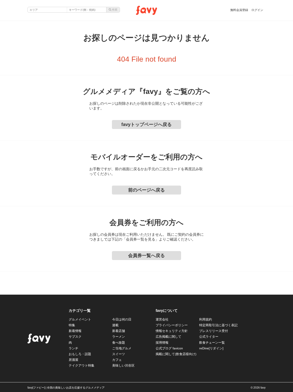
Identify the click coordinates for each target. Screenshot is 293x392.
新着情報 (75, 331)
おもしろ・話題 (80, 354)
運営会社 (162, 319)
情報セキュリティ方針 (172, 331)
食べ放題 (118, 342)
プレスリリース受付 (213, 331)
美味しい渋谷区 (123, 365)
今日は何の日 (121, 319)
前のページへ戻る (146, 189)
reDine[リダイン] (211, 348)
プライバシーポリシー (172, 325)
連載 (115, 325)
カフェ (117, 360)
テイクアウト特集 (81, 365)
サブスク (75, 336)
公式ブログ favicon (169, 348)
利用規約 (205, 319)
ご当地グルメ (121, 348)
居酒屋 (73, 360)
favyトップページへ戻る (146, 124)
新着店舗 (118, 331)
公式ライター (208, 336)
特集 (72, 325)
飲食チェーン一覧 (212, 342)
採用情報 (162, 342)
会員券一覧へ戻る (146, 255)
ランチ (73, 348)
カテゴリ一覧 (80, 311)
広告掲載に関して (168, 336)
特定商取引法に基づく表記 (218, 325)
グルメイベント (80, 319)
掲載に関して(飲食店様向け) (176, 354)
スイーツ (118, 354)
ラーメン (118, 336)
